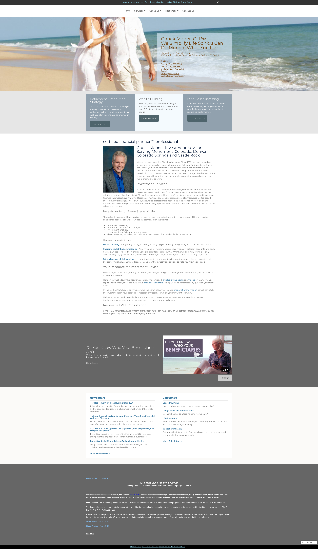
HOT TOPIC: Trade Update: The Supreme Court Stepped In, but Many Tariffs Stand (122, 430)
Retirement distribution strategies (120, 249)
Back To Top (307, 542)
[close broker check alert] (218, 2)
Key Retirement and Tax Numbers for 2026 (112, 403)
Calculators (170, 397)
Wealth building (111, 244)
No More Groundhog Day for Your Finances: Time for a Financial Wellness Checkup (122, 417)
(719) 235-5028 (175, 64)
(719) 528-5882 (174, 66)
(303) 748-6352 (176, 69)
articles (166, 280)
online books (177, 280)
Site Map (90, 534)
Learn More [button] (99, 124)
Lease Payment (171, 403)
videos (191, 280)
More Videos (92, 363)
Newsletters (97, 397)
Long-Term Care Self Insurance (178, 410)
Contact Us (188, 10)
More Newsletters (100, 453)
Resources (171, 10)
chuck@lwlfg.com (170, 73)
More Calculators (172, 441)
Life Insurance (170, 418)
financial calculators (153, 283)
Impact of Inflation (172, 429)
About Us (154, 10)
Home (127, 10)
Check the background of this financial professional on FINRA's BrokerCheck (157, 2)
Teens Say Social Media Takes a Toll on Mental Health (117, 441)
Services (138, 10)
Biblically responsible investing (118, 259)
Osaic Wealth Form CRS (97, 478)
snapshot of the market (185, 290)
